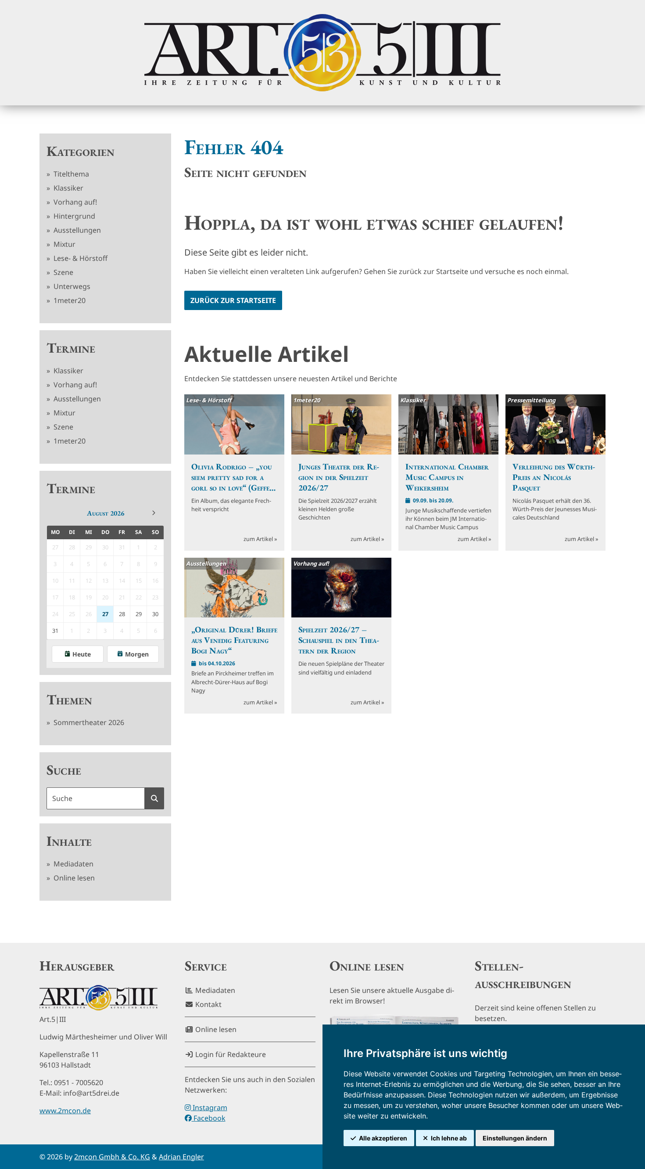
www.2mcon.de (65, 1110)
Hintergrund (73, 216)
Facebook (209, 1118)
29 (139, 614)
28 (122, 614)
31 (55, 631)
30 (155, 614)
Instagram (209, 1107)
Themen (69, 699)
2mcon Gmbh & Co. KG (112, 1157)
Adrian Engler (181, 1157)
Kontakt (208, 1004)
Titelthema (70, 174)
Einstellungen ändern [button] (515, 1138)
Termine (71, 348)
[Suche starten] (154, 798)
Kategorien (81, 151)
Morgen (137, 654)
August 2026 (105, 513)
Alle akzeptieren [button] (383, 1138)
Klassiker (67, 188)
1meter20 (69, 300)
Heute (81, 654)
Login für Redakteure (230, 1054)
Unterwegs (71, 286)
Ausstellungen (76, 230)
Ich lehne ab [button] (449, 1138)
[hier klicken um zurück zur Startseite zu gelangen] (322, 52)
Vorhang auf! (74, 202)
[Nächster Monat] (154, 513)
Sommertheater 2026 (88, 722)
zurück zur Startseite (233, 300)
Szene (62, 272)
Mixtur (63, 244)
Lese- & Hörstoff (80, 258)
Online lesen (73, 878)
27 (105, 614)
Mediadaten (72, 864)
